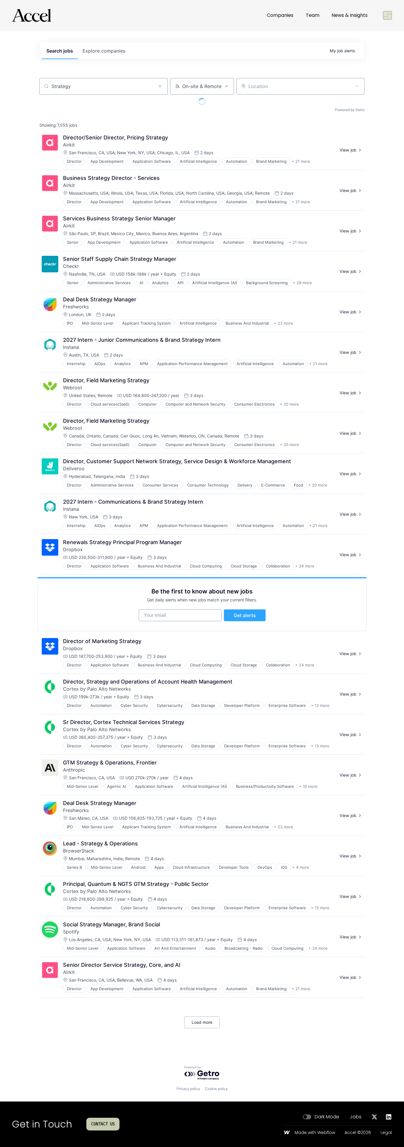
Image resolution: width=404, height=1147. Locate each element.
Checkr (71, 266)
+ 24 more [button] (304, 566)
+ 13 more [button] (320, 705)
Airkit (69, 145)
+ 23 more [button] (283, 323)
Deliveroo (74, 468)
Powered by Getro (350, 110)
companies (104, 51)
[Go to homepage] (31, 15)
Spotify (71, 932)
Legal (386, 1132)
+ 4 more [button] (300, 867)
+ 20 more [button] (289, 404)
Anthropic (74, 770)
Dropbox (73, 549)
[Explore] (387, 15)
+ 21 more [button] (301, 161)
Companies (280, 15)
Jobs (355, 1117)
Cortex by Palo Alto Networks (97, 689)
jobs (59, 51)
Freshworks (76, 307)
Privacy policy (188, 1088)
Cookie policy (216, 1088)
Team (312, 15)
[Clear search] (160, 86)
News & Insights (350, 15)
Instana (71, 347)
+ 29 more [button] (302, 282)
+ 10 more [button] (308, 786)
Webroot (72, 388)
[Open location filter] (356, 86)
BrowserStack (78, 851)
